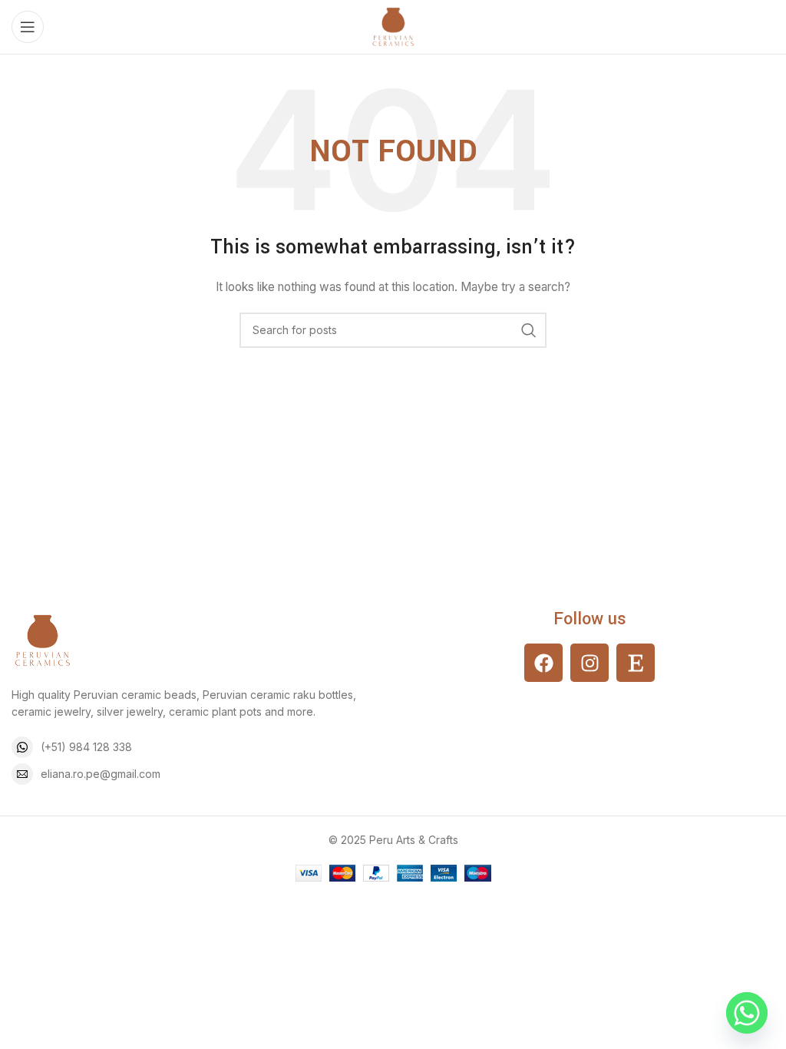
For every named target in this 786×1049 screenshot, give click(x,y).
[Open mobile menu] (27, 27)
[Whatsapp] (747, 1013)
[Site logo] (393, 25)
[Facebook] (543, 663)
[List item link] (196, 747)
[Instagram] (589, 663)
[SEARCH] (529, 330)
